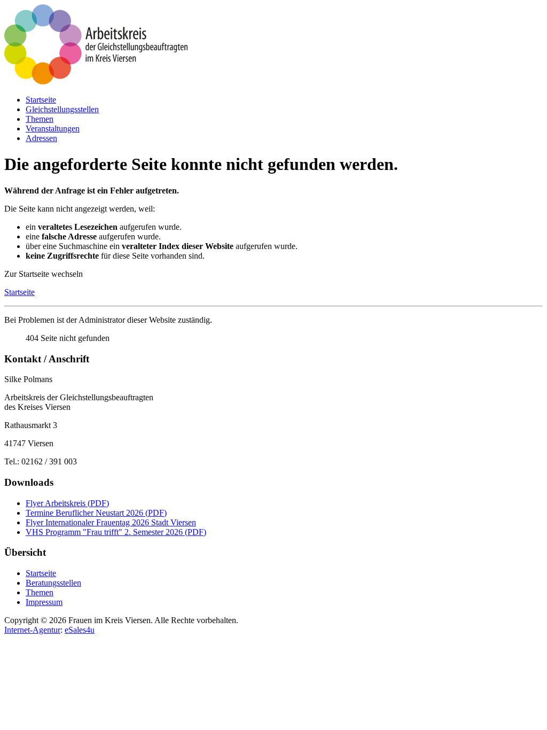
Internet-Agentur (32, 629)
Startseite (19, 292)
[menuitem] (41, 99)
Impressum (44, 602)
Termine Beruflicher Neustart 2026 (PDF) (96, 512)
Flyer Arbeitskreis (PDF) (67, 503)
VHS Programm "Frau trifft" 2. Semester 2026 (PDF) (116, 532)
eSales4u (80, 629)
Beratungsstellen (53, 582)
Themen (39, 592)
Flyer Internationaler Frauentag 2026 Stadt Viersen (111, 522)
